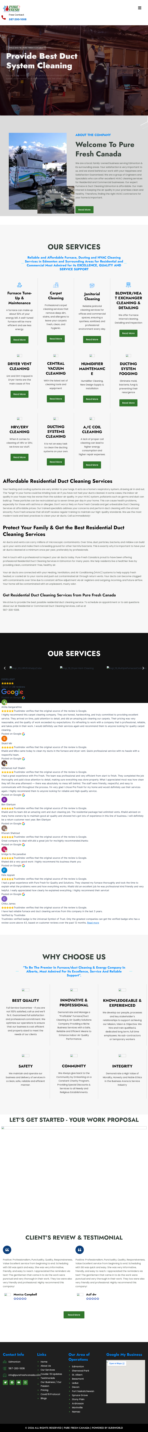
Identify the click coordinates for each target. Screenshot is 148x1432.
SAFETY (25, 1066)
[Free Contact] (3, 17)
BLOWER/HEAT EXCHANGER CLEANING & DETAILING (128, 300)
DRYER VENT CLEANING (20, 366)
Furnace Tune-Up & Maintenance (19, 298)
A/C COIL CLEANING (92, 429)
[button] (108, 8)
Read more (93, 922)
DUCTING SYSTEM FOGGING (128, 368)
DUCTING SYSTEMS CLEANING (56, 431)
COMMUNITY (74, 1066)
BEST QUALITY (25, 1000)
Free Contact (16, 14)
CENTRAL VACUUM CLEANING (56, 368)
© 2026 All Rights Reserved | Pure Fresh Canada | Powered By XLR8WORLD (74, 1428)
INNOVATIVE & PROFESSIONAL (74, 1002)
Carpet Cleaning (56, 295)
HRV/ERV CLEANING (19, 429)
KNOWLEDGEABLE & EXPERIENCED (122, 1003)
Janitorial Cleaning (92, 296)
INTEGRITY (122, 1066)
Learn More (15, 91)
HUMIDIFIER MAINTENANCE (92, 368)
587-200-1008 (17, 19)
